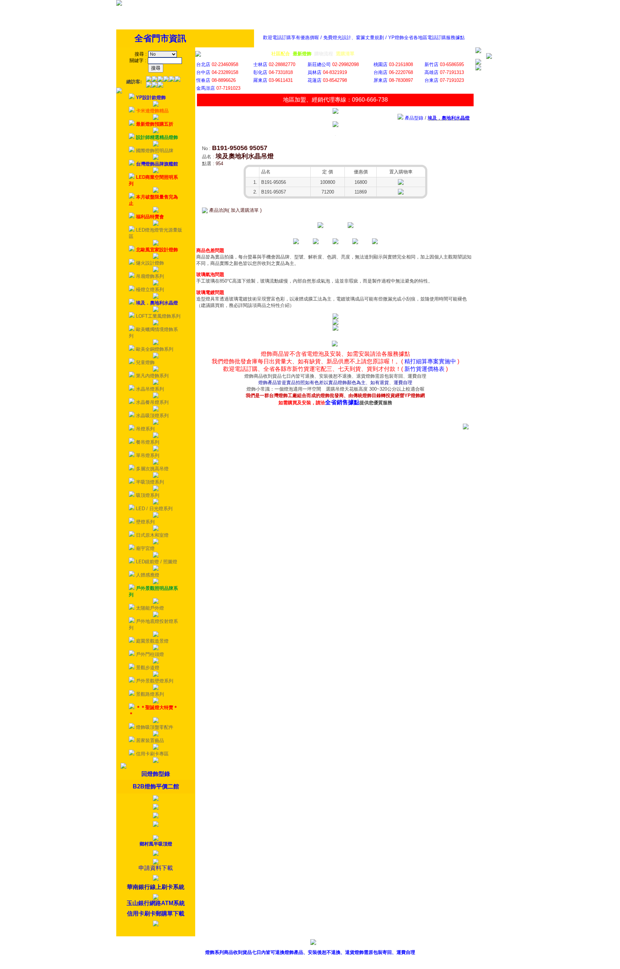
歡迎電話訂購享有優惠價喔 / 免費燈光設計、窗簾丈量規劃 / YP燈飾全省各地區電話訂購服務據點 (364, 37)
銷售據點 (361, 943)
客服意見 (393, 943)
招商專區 (426, 943)
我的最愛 (491, 943)
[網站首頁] (119, 4)
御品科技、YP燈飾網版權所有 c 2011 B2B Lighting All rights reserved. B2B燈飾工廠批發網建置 (310, 963)
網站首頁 (459, 943)
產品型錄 (328, 943)
